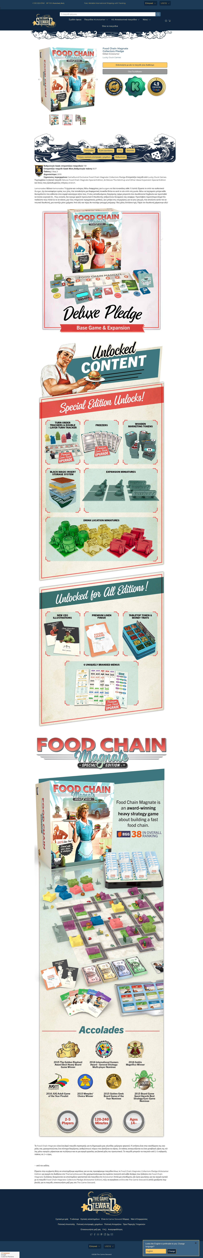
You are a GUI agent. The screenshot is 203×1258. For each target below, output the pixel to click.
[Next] (96, 79)
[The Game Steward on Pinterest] (101, 1235)
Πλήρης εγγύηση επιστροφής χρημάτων (94, 157)
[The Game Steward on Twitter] (91, 1235)
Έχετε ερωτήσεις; (106, 150)
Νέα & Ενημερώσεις (139, 1219)
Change (171, 1251)
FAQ (120, 150)
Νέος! (145, 19)
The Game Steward (104, 1254)
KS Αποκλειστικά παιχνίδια (124, 19)
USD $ (164, 3)
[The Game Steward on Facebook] (95, 1235)
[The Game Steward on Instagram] (105, 1235)
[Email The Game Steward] (112, 1235)
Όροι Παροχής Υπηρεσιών (134, 1224)
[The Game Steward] (44, 21)
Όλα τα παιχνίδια (110, 26)
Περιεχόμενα (74, 150)
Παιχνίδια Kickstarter (94, 19)
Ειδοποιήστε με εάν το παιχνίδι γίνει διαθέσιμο (135, 65)
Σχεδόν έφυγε (75, 19)
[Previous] (39, 79)
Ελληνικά (149, 3)
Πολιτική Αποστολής (66, 1224)
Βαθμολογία (120, 157)
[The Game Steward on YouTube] (98, 1235)
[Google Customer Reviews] (9, 1255)
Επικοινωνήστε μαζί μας (91, 1229)
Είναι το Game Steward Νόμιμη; (115, 1219)
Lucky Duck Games (112, 57)
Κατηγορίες (89, 150)
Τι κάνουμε (74, 1219)
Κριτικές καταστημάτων (90, 1219)
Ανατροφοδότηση (115, 1229)
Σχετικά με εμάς (62, 1219)
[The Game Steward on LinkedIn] (108, 1235)
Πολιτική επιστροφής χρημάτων (90, 1224)
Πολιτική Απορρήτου (112, 1224)
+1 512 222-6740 (38, 3)
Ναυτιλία (130, 150)
